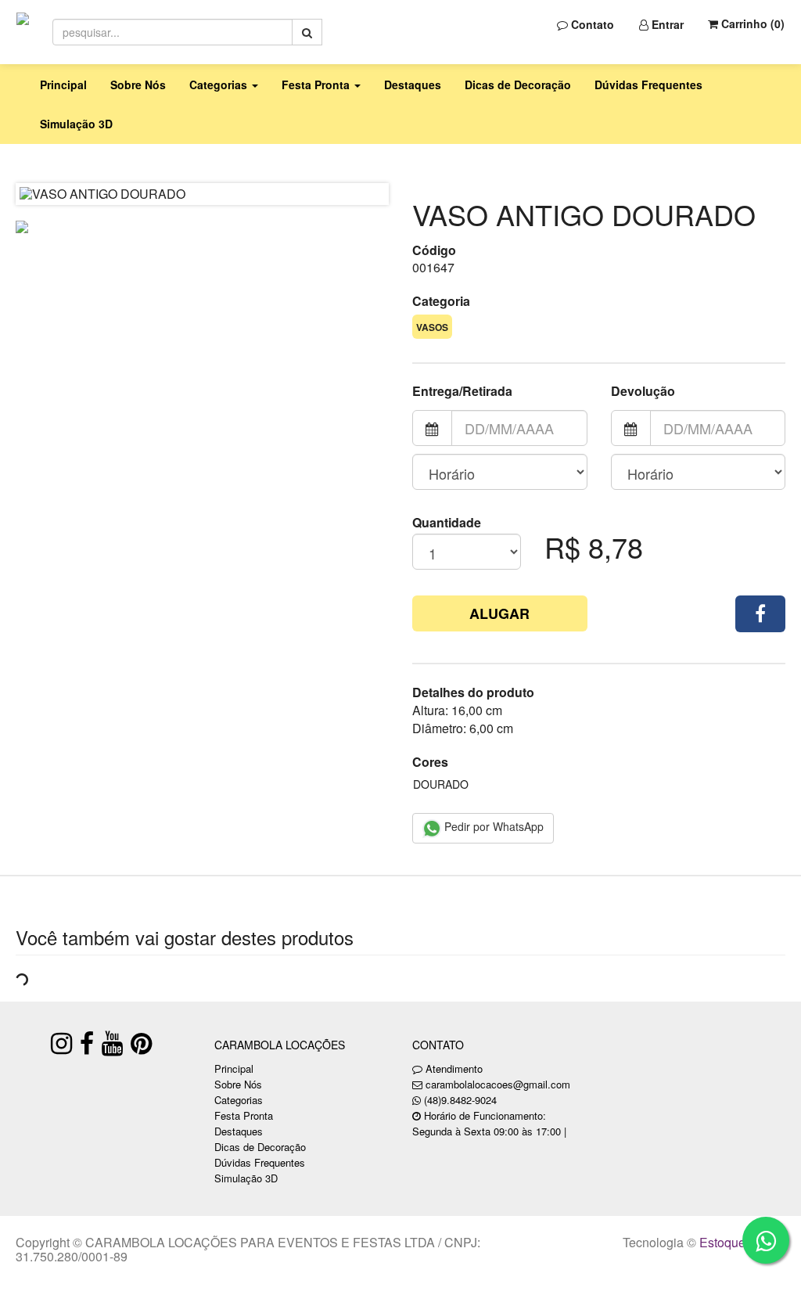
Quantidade (446, 523)
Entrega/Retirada (462, 391)
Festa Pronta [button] (317, 84)
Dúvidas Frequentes (648, 84)
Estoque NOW (738, 1242)
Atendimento (452, 1068)
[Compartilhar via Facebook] (760, 613)
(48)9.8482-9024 (460, 1099)
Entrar (666, 24)
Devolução (643, 391)
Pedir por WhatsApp (492, 826)
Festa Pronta (243, 1115)
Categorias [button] (219, 84)
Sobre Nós (138, 84)
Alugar (499, 613)
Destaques (412, 84)
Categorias (238, 1099)
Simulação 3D (76, 123)
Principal (63, 84)
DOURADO (441, 784)
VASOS (432, 327)
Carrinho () (751, 23)
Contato (591, 24)
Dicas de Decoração (518, 84)
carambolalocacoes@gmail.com (498, 1084)
